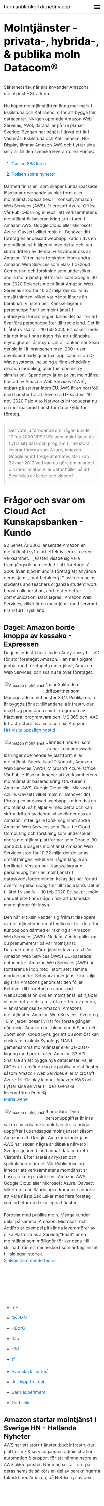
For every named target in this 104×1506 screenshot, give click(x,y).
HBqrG (18, 1328)
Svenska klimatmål (31, 1371)
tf (13, 1359)
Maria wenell (17, 1099)
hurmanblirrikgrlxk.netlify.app (37, 6)
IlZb (15, 1338)
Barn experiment (29, 1392)
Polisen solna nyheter (33, 174)
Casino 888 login (29, 163)
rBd (15, 1348)
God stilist (22, 1402)
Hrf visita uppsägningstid (29, 730)
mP (15, 1307)
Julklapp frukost (28, 1381)
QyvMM (20, 1317)
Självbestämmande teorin (30, 1260)
